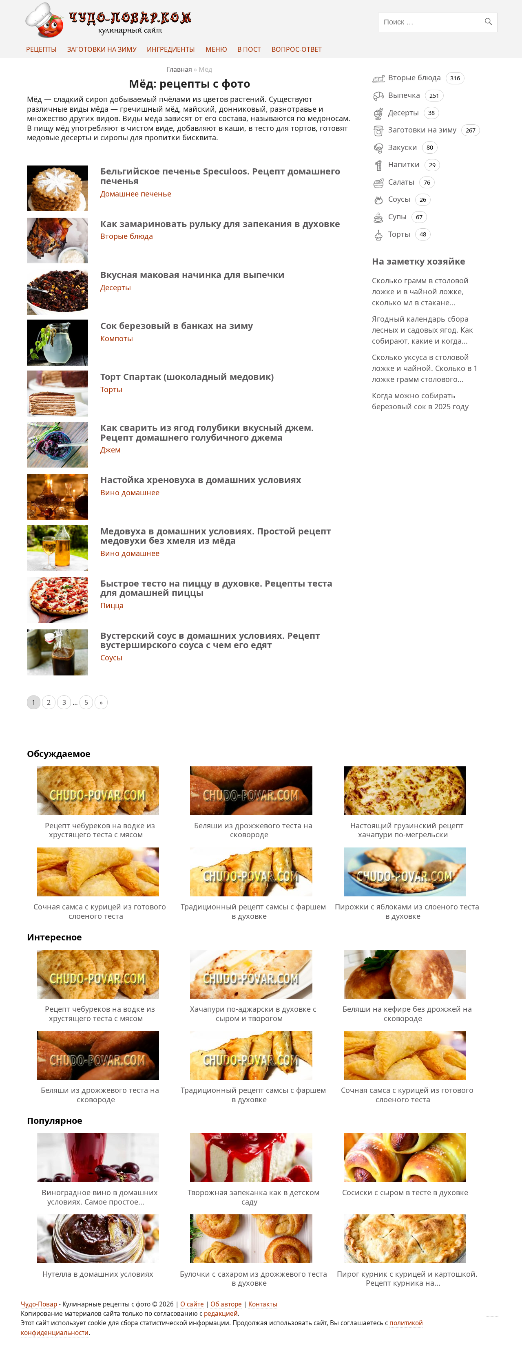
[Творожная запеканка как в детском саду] (251, 1183)
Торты (111, 389)
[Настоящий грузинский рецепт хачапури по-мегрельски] (405, 816)
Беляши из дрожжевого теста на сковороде (253, 830)
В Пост (249, 49)
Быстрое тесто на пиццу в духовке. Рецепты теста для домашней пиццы (216, 587)
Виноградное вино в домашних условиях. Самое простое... (100, 1196)
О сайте (192, 1304)
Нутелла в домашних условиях (97, 1274)
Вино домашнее (129, 492)
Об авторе (226, 1304)
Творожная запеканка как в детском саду (253, 1196)
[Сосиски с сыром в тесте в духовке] (405, 1183)
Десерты (115, 287)
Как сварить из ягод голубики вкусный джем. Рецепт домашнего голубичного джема (207, 432)
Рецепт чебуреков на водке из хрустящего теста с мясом (100, 830)
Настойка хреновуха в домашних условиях (200, 479)
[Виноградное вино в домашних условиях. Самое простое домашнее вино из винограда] (98, 1183)
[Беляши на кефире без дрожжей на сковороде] (405, 1000)
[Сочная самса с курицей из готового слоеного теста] (98, 897)
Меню (216, 49)
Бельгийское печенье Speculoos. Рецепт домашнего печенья (220, 175)
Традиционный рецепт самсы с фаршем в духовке (253, 911)
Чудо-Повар (39, 1304)
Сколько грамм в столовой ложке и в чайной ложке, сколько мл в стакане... (420, 291)
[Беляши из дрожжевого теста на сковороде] (251, 816)
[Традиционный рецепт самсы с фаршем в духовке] (251, 897)
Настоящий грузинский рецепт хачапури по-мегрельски (407, 830)
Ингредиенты (171, 49)
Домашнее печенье (135, 194)
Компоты (116, 338)
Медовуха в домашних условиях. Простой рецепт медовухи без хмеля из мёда (215, 535)
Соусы (111, 657)
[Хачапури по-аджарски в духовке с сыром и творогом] (251, 1000)
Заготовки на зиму (102, 49)
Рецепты (41, 49)
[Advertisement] (430, 550)
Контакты (262, 1304)
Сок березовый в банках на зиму (176, 325)
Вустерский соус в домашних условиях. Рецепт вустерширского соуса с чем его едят (210, 640)
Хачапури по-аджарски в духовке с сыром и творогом (253, 1013)
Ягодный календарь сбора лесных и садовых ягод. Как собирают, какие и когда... (422, 330)
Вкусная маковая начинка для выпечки (192, 274)
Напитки (404, 164)
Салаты (401, 182)
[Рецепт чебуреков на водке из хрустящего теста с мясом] (98, 816)
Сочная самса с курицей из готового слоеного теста (99, 911)
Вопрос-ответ (297, 49)
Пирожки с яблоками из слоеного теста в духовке (407, 911)
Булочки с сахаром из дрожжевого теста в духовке (253, 1278)
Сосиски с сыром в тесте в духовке (405, 1192)
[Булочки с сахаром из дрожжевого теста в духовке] (251, 1264)
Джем (110, 450)
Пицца (112, 605)
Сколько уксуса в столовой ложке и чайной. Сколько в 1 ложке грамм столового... (425, 368)
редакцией (221, 1313)
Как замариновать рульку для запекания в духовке (220, 223)
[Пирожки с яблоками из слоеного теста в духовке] (405, 897)
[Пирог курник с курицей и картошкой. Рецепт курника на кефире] (405, 1264)
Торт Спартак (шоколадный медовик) (187, 376)
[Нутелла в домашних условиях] (98, 1264)
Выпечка (404, 95)
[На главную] (110, 35)
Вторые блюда (126, 236)
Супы (397, 216)
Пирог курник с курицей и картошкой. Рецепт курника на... (407, 1278)
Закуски (402, 147)
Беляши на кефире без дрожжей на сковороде (407, 1013)
